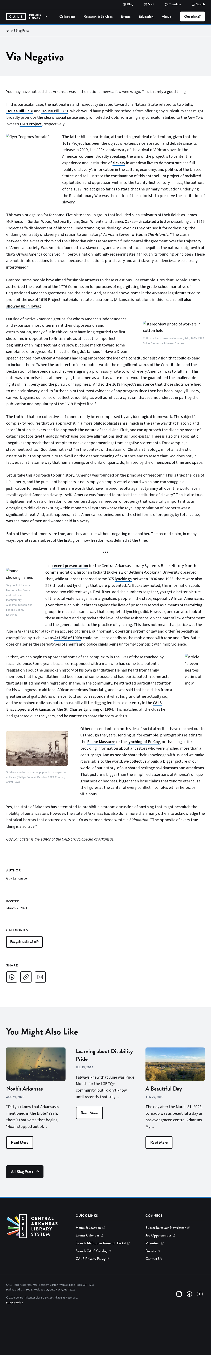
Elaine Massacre (101, 742)
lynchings (123, 579)
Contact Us (153, 1258)
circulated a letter (154, 221)
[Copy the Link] (26, 977)
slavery (119, 163)
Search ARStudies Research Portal (101, 1243)
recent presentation (70, 566)
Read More (19, 1142)
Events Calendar (87, 1235)
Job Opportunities (158, 1235)
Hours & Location (88, 1227)
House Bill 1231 (54, 111)
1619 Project (31, 124)
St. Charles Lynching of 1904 (88, 709)
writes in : (150, 234)
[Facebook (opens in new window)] (189, 1294)
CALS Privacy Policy (91, 1258)
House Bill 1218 (19, 111)
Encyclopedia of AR (24, 941)
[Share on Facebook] (11, 977)
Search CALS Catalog (91, 1251)
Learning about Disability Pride (104, 1055)
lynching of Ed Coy (144, 742)
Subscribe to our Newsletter (165, 1227)
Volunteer (152, 1243)
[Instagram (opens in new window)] (179, 1294)
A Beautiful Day (163, 1089)
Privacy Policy (14, 1303)
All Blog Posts (20, 30)
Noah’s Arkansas (24, 1089)
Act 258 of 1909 (67, 638)
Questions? (192, 16)
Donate (150, 1251)
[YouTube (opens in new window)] (200, 1294)
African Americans (187, 598)
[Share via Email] (40, 977)
